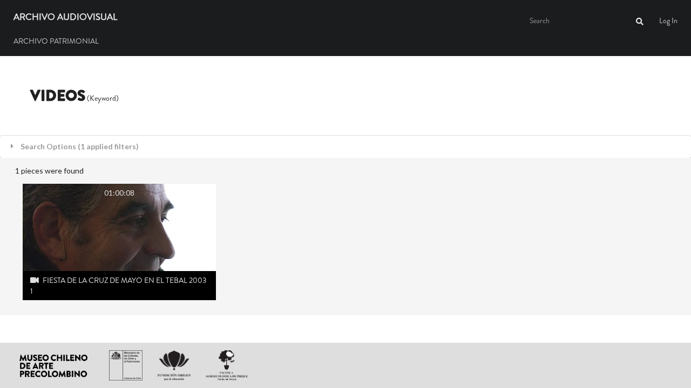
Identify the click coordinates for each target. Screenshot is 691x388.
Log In (668, 20)
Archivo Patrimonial (56, 41)
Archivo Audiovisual (65, 17)
